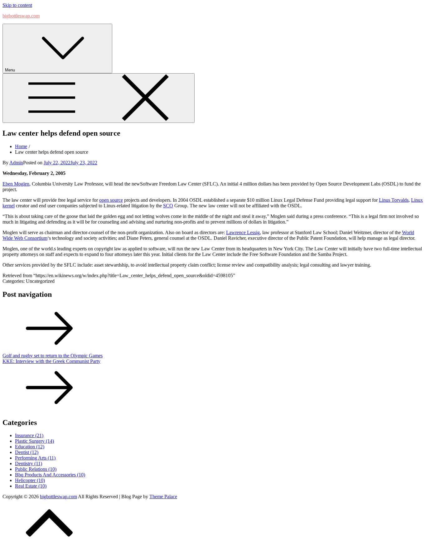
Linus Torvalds (394, 200)
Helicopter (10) (30, 480)
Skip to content (17, 5)
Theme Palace (163, 496)
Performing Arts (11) (35, 458)
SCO (168, 205)
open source (111, 200)
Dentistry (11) (28, 463)
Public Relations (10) (35, 469)
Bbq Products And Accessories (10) (50, 474)
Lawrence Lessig (243, 232)
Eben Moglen (15, 183)
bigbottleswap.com (21, 15)
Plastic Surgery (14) (34, 441)
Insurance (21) (29, 435)
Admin (16, 162)
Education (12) (29, 446)
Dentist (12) (26, 452)
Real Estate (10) (30, 486)
